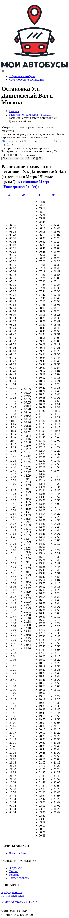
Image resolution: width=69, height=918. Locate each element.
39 (40, 158)
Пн (27, 141)
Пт (59, 141)
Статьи (13, 871)
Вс (11, 144)
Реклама (14, 874)
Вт (35, 141)
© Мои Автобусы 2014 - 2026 (19, 901)
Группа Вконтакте (12, 895)
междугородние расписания (26, 79)
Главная (14, 111)
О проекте (15, 868)
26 (27, 158)
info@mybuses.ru (11, 892)
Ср (43, 141)
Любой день (13, 141)
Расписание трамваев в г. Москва (30, 114)
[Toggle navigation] (2, 71)
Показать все (10, 158)
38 (34, 158)
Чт (51, 141)
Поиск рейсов (17, 853)
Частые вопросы (19, 877)
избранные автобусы (22, 76)
